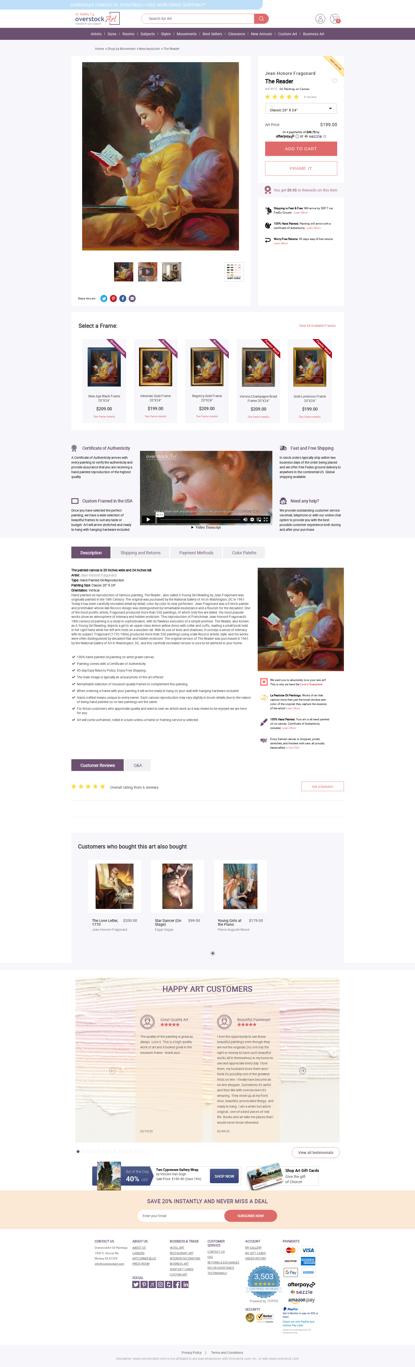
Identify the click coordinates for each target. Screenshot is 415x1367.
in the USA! (292, 747)
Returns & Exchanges (223, 1262)
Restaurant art (182, 1253)
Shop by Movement (121, 49)
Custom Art (287, 33)
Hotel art (177, 1247)
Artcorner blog (144, 1258)
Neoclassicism (149, 49)
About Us (139, 1247)
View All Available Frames (317, 325)
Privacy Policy (191, 1352)
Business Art (313, 33)
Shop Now (224, 1176)
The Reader (171, 49)
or (313, 136)
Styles (166, 33)
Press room (140, 1264)
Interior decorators (185, 1258)
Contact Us (216, 1252)
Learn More (301, 212)
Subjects (147, 33)
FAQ (210, 1257)
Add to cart (301, 148)
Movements (187, 33)
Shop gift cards (182, 1269)
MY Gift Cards (255, 1253)
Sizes (112, 33)
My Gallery (253, 1247)
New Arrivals (261, 33)
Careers (138, 1253)
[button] (302, 1070)
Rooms (128, 33)
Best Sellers (212, 33)
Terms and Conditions (227, 1352)
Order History (255, 1258)
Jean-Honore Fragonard (98, 575)
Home (99, 49)
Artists (96, 33)
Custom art (178, 1274)
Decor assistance (221, 1268)
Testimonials (217, 1273)
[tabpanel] (114, 898)
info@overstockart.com (109, 1264)
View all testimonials (315, 1152)
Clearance (236, 33)
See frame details (104, 416)
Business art (179, 1264)
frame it (301, 168)
